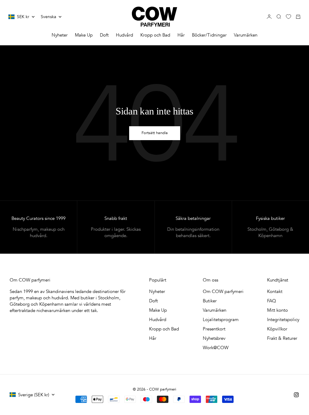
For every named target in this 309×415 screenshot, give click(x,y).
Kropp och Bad (155, 35)
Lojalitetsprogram (221, 320)
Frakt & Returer (282, 338)
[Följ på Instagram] (296, 395)
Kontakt (274, 291)
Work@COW (215, 348)
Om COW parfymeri (223, 291)
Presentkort (214, 329)
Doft (104, 35)
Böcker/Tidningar (209, 35)
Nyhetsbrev (214, 338)
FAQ (271, 301)
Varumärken (245, 35)
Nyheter (60, 35)
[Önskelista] (288, 16)
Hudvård (124, 35)
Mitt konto (277, 310)
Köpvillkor (277, 329)
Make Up (84, 35)
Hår (181, 35)
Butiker (210, 301)
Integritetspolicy (283, 320)
